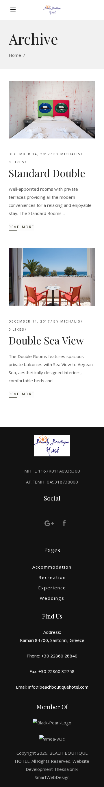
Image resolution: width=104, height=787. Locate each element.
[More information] (14, 10)
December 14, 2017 (29, 154)
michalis (70, 154)
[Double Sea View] (52, 277)
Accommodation (52, 567)
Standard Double (47, 173)
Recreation (52, 577)
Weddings (52, 598)
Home (15, 55)
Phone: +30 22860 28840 (52, 656)
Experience (52, 588)
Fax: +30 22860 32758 (52, 671)
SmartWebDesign (52, 777)
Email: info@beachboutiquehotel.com (52, 687)
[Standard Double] (52, 109)
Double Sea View (46, 340)
